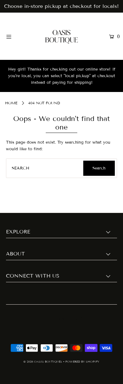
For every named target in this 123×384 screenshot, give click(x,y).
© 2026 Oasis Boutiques (43, 362)
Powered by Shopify (82, 362)
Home (11, 102)
